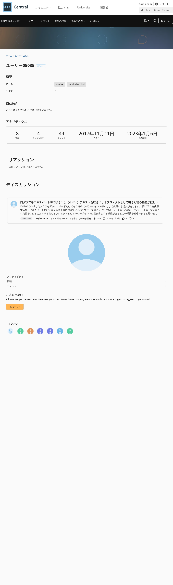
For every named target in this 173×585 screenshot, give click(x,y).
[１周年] (20, 331)
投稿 (17, 138)
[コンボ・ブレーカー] (10, 331)
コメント (86, 286)
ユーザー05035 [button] (41, 218)
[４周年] (50, 331)
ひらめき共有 (85, 218)
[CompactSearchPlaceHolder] (155, 21)
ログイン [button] (15, 306)
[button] (13, 204)
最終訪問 (142, 138)
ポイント (61, 138)
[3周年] (40, 331)
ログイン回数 (38, 138)
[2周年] (30, 331)
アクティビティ (15, 276)
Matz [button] (64, 218)
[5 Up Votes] (70, 331)
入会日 (96, 138)
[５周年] (60, 331)
